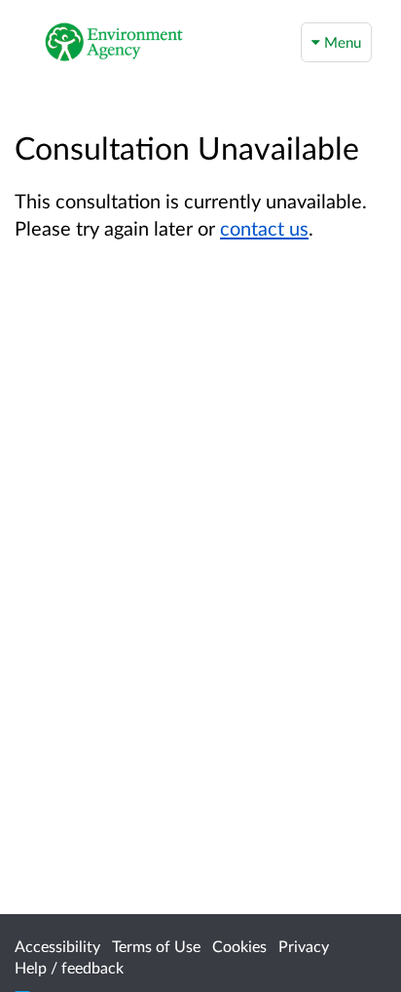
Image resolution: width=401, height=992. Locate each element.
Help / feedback (69, 967)
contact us (264, 227)
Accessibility (57, 946)
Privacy (303, 946)
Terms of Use (156, 946)
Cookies (239, 946)
